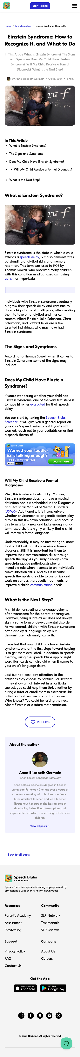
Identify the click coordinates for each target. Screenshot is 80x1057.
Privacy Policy (15, 951)
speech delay (29, 257)
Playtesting (13, 930)
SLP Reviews (50, 930)
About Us (48, 951)
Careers (47, 959)
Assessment (13, 923)
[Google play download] (53, 989)
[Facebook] (31, 1015)
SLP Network (50, 916)
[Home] (6, 5)
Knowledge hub (23, 26)
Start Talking (40, 5)
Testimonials (50, 923)
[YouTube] (49, 1015)
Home (8, 26)
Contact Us (13, 966)
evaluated (37, 404)
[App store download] (25, 989)
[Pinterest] (40, 1015)
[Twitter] (59, 1015)
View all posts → (40, 826)
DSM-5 (11, 511)
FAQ (8, 959)
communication (41, 585)
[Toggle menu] (74, 6)
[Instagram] (21, 1015)
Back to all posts (19, 854)
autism (9, 279)
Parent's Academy (18, 916)
